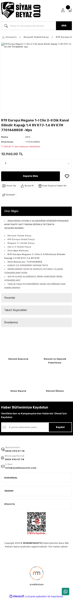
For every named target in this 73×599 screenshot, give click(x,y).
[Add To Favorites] (67, 176)
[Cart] (70, 10)
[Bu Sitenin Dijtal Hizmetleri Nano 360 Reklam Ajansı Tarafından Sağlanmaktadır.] (36, 575)
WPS (27, 137)
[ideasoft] (16, 596)
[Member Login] (63, 10)
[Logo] (20, 10)
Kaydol (60, 427)
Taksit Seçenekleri (15, 310)
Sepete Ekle (30, 176)
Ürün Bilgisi (11, 211)
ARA (63, 25)
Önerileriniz (11, 322)
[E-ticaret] (36, 596)
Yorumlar (9, 297)
